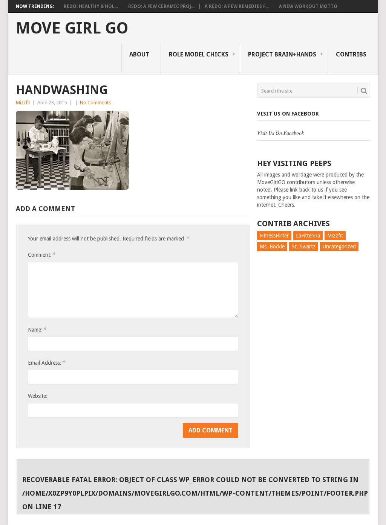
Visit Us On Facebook (288, 114)
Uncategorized (339, 246)
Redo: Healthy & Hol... (91, 6)
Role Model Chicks (198, 54)
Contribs (351, 54)
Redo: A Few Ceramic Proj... (161, 6)
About (139, 54)
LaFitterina (308, 236)
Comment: (41, 254)
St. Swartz (304, 246)
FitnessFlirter (274, 236)
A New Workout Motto (308, 6)
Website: (37, 396)
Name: (37, 329)
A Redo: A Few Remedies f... (237, 6)
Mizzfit (23, 102)
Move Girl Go (72, 28)
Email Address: (46, 362)
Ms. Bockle (272, 246)
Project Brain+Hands (282, 54)
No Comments (95, 102)
